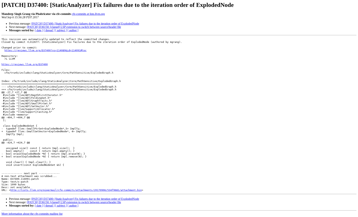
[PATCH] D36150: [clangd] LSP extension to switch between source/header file (74, 26)
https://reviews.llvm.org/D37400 (24, 64)
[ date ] (39, 30)
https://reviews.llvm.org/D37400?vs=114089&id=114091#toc (45, 50)
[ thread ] (49, 30)
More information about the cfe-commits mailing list (31, 213)
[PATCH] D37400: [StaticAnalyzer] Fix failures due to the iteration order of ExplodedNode (85, 23)
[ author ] (72, 30)
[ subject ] (61, 30)
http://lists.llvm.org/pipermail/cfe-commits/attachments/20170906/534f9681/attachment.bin (76, 190)
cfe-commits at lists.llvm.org (88, 13)
